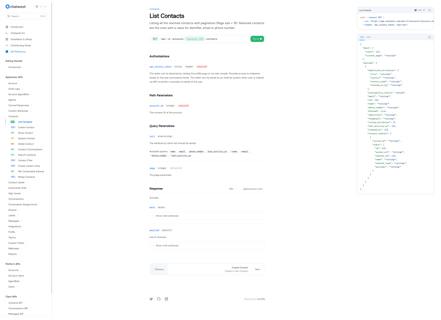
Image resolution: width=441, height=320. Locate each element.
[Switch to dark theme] (45, 6)
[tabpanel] (395, 117)
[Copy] (246, 39)
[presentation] (26, 158)
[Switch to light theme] (41, 6)
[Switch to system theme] (37, 6)
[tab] (362, 37)
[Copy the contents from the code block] (429, 10)
